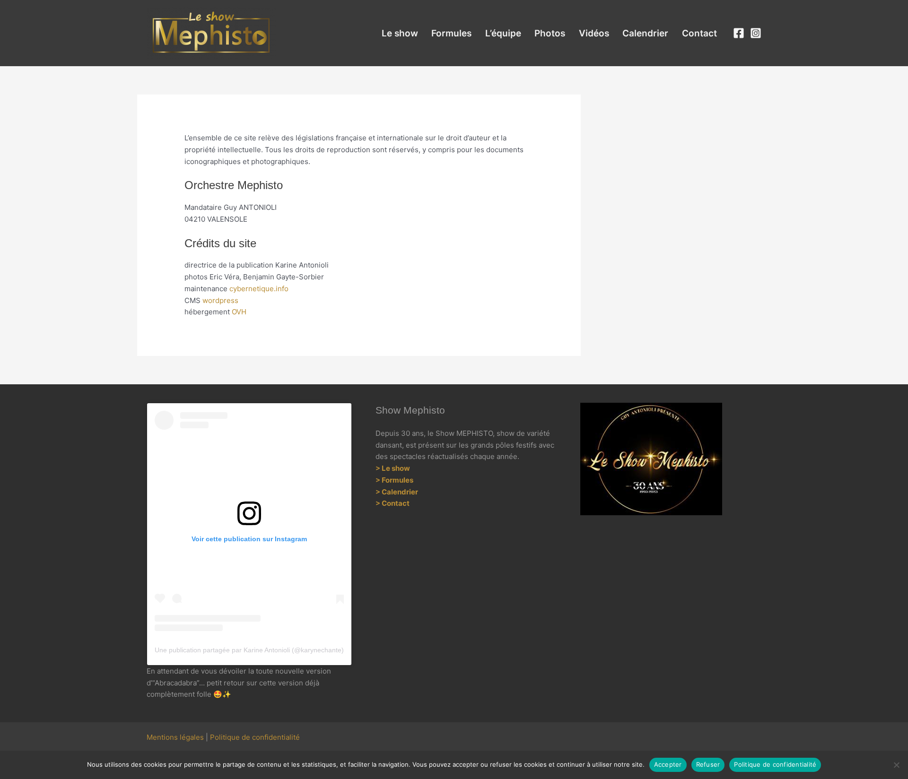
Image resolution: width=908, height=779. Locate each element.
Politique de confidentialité (255, 737)
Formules (451, 33)
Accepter (668, 764)
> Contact (392, 503)
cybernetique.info (258, 288)
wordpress (220, 300)
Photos (549, 33)
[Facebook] (738, 33)
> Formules (395, 480)
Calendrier (645, 33)
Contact (699, 33)
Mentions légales (175, 737)
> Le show (392, 468)
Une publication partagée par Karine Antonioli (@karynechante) (249, 650)
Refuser (708, 764)
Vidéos (594, 33)
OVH (239, 311)
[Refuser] (896, 765)
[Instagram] (755, 33)
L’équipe (503, 33)
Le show (400, 33)
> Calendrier (396, 491)
